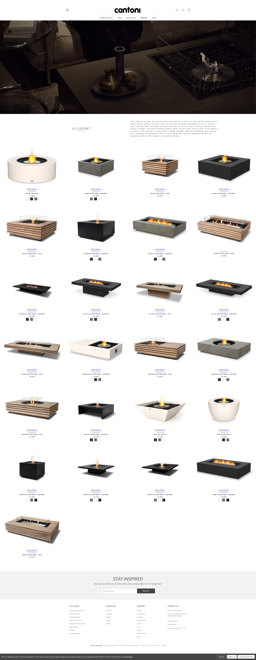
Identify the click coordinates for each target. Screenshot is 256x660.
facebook (109, 611)
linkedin (108, 617)
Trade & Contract (141, 633)
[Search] (177, 10)
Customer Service (74, 614)
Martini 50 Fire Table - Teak (32, 434)
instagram (109, 614)
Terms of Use (156, 645)
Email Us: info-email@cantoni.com (177, 614)
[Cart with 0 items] (189, 10)
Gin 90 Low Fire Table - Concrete (224, 314)
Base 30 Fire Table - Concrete (96, 193)
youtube (108, 624)
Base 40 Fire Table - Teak (32, 254)
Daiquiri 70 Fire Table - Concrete (32, 314)
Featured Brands (141, 620)
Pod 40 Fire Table (224, 434)
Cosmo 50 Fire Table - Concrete (160, 254)
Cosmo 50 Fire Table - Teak (224, 253)
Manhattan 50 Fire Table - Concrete (96, 374)
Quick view (32, 167)
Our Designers (141, 614)
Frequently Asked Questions (77, 611)
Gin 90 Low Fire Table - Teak (32, 374)
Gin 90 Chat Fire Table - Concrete (96, 314)
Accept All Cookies (246, 657)
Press (138, 627)
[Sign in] (183, 10)
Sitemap (163, 645)
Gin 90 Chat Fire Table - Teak (160, 314)
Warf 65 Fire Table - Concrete (224, 494)
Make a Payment (74, 627)
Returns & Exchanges (75, 620)
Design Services (172, 624)
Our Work (139, 617)
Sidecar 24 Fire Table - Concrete (31, 494)
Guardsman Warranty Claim (77, 624)
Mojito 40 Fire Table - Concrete (96, 434)
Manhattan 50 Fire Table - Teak (160, 374)
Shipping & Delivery (74, 617)
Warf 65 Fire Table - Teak (32, 555)
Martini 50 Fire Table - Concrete (224, 374)
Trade (154, 18)
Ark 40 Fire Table (31, 193)
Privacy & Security (146, 645)
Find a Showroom (172, 621)
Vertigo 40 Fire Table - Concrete (95, 494)
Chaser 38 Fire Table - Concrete (96, 254)
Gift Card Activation (74, 633)
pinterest (108, 620)
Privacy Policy (128, 657)
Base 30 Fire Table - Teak (160, 193)
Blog (138, 637)
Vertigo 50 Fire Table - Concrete (159, 494)
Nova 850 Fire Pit (160, 434)
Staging (139, 630)
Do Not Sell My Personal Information (129, 645)
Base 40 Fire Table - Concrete (224, 193)
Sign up (146, 591)
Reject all (232, 657)
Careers (139, 624)
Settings (221, 657)
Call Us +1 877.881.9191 (175, 611)
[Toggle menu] (67, 10)
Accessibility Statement (110, 645)
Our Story (139, 611)
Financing (72, 630)
